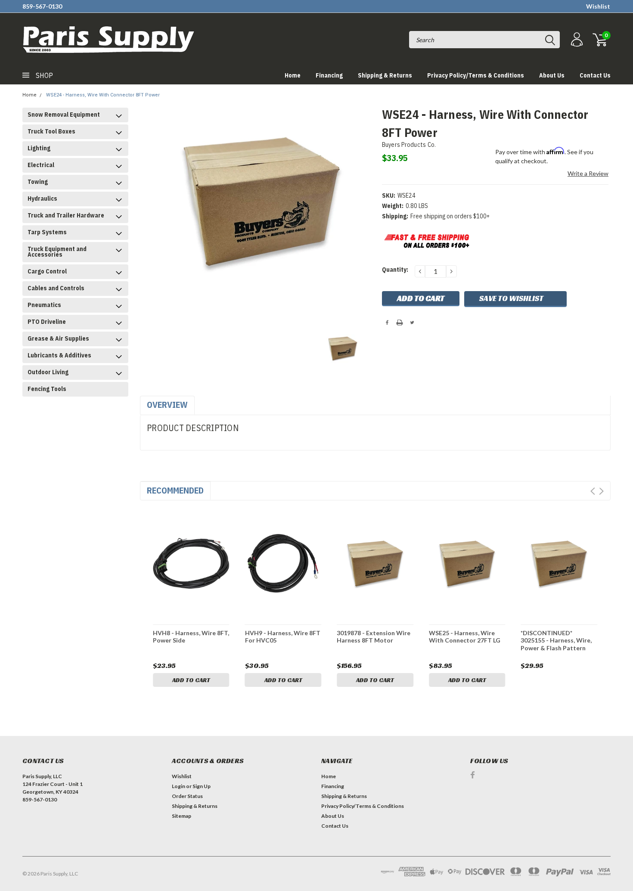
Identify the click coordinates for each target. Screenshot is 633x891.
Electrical (41, 165)
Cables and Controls (56, 288)
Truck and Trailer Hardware (66, 215)
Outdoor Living (48, 372)
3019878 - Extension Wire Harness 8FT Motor (373, 636)
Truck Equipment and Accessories (57, 251)
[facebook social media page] (472, 775)
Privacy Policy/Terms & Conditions (475, 75)
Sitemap (181, 816)
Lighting (39, 148)
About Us (552, 75)
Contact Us (595, 75)
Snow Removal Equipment (64, 114)
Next (601, 491)
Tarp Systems (47, 232)
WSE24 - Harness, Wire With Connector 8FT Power (103, 95)
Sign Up (201, 786)
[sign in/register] (576, 40)
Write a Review (588, 173)
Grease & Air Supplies (58, 338)
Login (178, 786)
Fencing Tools (47, 389)
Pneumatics (44, 305)
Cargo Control (47, 271)
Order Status (187, 796)
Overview (167, 404)
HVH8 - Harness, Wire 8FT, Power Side (191, 636)
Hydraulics (42, 198)
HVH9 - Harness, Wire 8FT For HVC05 (282, 636)
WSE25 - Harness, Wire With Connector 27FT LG (464, 636)
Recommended (175, 490)
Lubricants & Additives (59, 355)
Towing (38, 182)
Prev (593, 491)
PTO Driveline (47, 322)
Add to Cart (191, 680)
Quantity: (395, 269)
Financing (329, 75)
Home (293, 75)
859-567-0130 (42, 6)
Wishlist (598, 6)
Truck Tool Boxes (51, 131)
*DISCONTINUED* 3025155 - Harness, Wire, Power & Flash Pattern (556, 640)
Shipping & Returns (385, 75)
